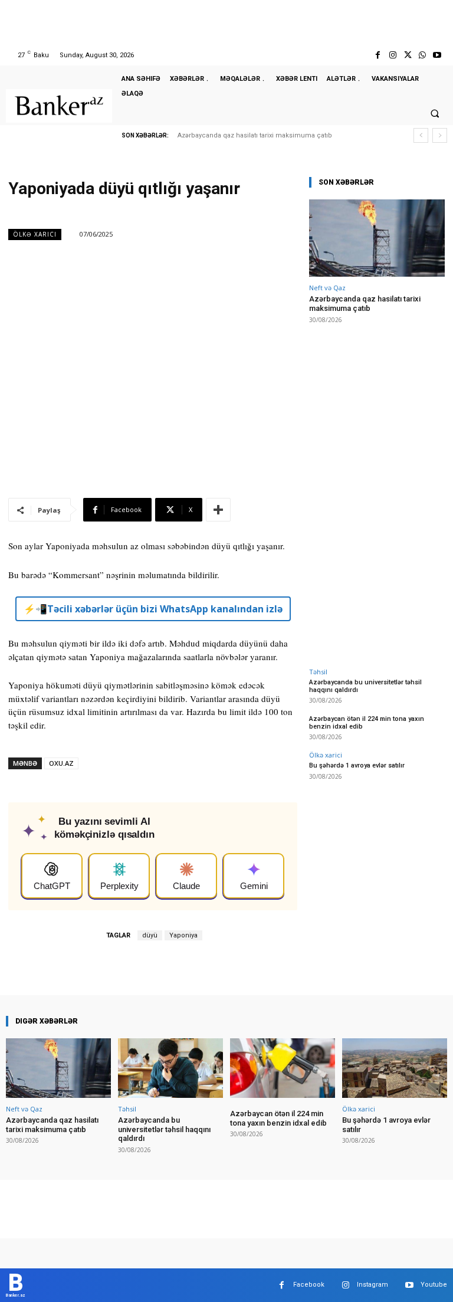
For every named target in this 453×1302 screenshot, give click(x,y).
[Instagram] (392, 55)
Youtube (434, 1284)
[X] (407, 55)
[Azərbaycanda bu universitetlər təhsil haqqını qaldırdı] (170, 1068)
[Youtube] (437, 55)
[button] (434, 113)
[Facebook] (377, 55)
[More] (218, 510)
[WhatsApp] (422, 55)
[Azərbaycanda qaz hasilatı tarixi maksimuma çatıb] (377, 238)
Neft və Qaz (327, 287)
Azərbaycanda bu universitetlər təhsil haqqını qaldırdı (365, 686)
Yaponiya (183, 935)
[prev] (420, 135)
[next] (439, 135)
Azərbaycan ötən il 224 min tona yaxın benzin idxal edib (278, 1118)
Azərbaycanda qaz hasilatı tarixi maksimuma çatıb (255, 135)
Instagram (372, 1284)
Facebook (308, 1284)
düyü (149, 935)
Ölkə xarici (35, 234)
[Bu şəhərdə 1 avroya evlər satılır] (394, 1068)
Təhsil (318, 671)
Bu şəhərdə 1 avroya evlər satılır (357, 765)
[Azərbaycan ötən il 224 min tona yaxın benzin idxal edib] (282, 1068)
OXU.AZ (61, 763)
